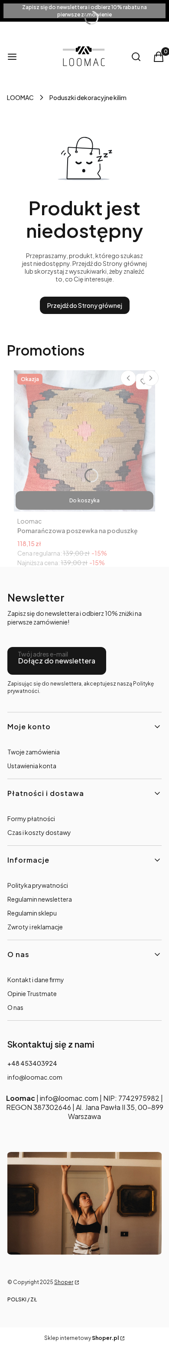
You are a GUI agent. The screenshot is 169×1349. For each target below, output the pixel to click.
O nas (15, 1007)
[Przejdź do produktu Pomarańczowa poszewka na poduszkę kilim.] (84, 440)
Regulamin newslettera (39, 899)
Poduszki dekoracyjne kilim (88, 97)
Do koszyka (84, 500)
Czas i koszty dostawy (39, 832)
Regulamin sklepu (32, 913)
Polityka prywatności (37, 885)
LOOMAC (20, 97)
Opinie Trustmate (32, 993)
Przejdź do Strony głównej (84, 305)
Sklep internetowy (81, 1338)
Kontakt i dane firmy (35, 979)
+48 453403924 (32, 1063)
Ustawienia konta (31, 766)
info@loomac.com (34, 1077)
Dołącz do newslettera (56, 660)
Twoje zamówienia (33, 752)
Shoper (63, 1282)
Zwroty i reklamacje (35, 927)
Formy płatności (31, 818)
